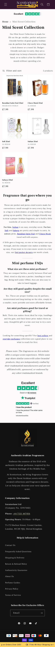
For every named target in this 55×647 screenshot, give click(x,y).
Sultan (15, 227)
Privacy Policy (11, 589)
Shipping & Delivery (14, 557)
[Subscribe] (41, 613)
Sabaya (16, 230)
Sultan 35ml (33, 141)
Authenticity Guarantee (16, 570)
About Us (9, 576)
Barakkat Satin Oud (26, 234)
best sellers (42, 335)
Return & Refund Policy (16, 564)
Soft (6, 230)
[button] (6, 4)
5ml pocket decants (24, 252)
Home (5, 21)
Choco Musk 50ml (35, 103)
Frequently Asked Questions (18, 551)
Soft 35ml (6, 141)
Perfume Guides (12, 582)
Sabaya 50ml (7, 180)
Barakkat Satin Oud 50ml (12, 103)
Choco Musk (45, 234)
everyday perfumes (11, 339)
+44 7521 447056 (21, 513)
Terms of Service (13, 595)
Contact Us (10, 545)
